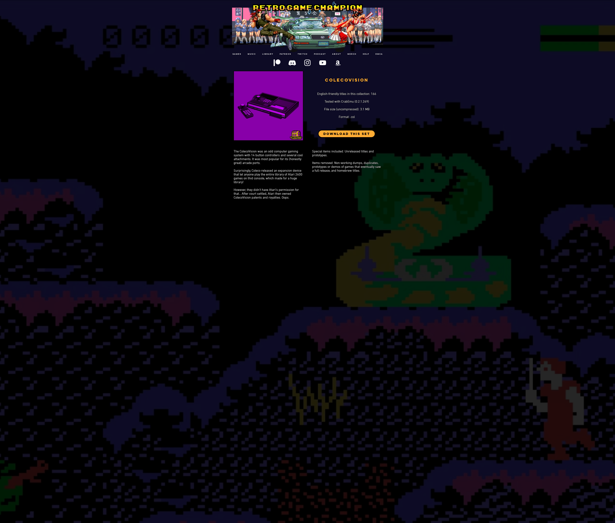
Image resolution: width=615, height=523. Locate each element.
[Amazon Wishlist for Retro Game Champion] (338, 62)
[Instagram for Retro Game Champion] (307, 62)
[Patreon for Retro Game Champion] (277, 62)
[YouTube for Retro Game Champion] (322, 62)
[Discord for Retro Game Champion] (292, 62)
